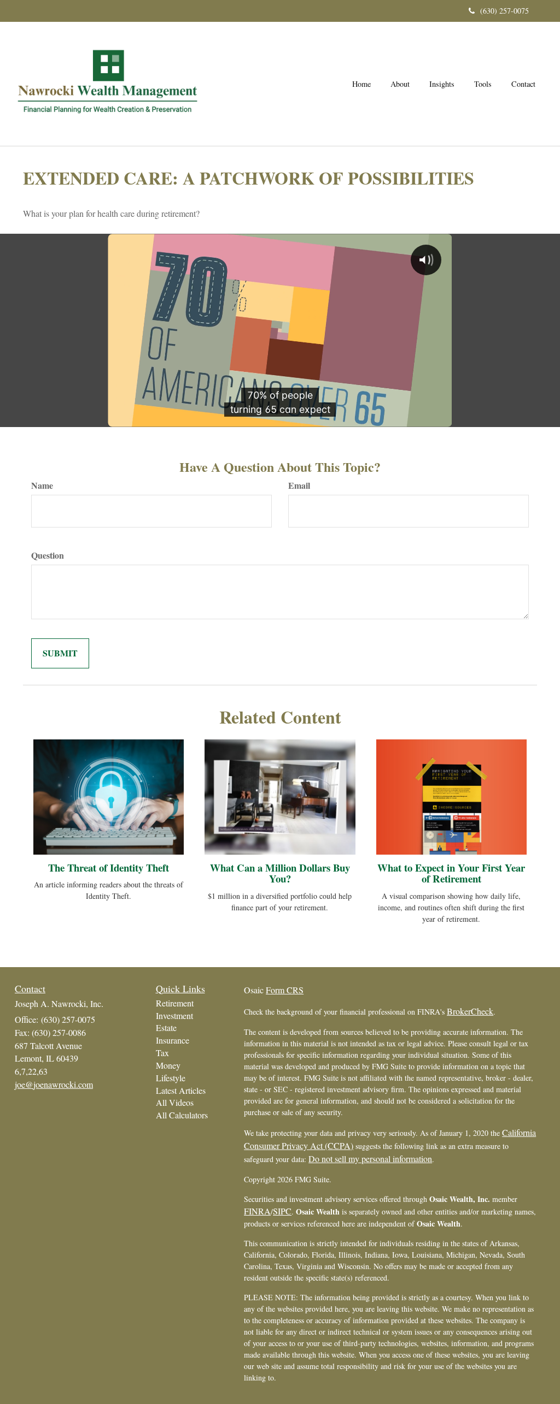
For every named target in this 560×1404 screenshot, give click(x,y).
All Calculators (182, 1115)
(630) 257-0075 (504, 10)
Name (42, 485)
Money (168, 1065)
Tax (162, 1052)
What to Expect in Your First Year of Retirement (451, 873)
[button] (400, 84)
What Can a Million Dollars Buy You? (280, 873)
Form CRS (285, 990)
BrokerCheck (470, 1011)
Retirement (175, 1003)
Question (47, 555)
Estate (166, 1027)
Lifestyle (170, 1077)
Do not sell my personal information (370, 1158)
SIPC (282, 1211)
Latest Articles (181, 1090)
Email (299, 485)
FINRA (257, 1211)
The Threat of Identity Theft (108, 867)
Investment (174, 1015)
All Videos (175, 1102)
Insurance (172, 1040)
